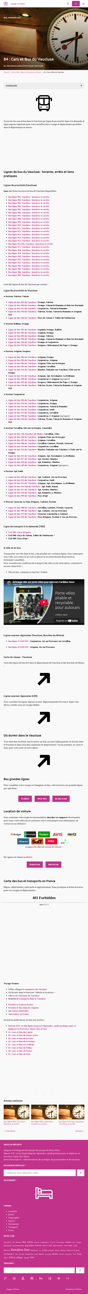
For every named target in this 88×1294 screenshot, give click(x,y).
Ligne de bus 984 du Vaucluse (22, 318)
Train (79, 1254)
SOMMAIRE (11, 86)
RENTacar (53, 864)
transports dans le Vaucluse (32, 998)
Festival (38, 1245)
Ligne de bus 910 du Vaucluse (22, 342)
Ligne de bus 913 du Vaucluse (22, 412)
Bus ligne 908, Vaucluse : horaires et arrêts (28, 218)
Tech (74, 1254)
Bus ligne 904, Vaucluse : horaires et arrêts (28, 206)
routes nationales (20, 1010)
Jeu (40, 1250)
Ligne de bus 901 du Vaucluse (22, 329)
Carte (30, 1242)
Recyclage (48, 1254)
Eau (73, 1242)
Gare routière (58, 1246)
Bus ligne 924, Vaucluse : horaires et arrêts (28, 265)
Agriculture (7, 1242)
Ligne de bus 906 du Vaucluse (22, 363)
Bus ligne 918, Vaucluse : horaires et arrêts (28, 250)
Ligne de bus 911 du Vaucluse (22, 308)
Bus (5, 17)
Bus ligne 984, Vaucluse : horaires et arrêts (28, 272)
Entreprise (8, 1246)
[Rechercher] (80, 1270)
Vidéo (6, 1258)
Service (61, 1254)
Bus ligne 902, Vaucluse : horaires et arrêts (28, 200)
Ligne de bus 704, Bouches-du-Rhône (25, 434)
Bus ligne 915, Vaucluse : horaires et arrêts (28, 240)
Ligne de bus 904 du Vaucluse (22, 305)
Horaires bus (14, 17)
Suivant (78, 1131)
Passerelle (29, 1254)
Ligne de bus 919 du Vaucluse (22, 514)
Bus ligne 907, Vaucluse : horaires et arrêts (28, 215)
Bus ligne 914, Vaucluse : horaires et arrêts (28, 237)
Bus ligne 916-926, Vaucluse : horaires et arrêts (30, 244)
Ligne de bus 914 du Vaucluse (22, 369)
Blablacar (61, 798)
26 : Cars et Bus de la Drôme (21, 1041)
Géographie (13, 1217)
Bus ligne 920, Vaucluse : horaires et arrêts (28, 256)
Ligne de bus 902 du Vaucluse (22, 332)
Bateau (18, 1242)
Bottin (11, 1214)
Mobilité (51, 1250)
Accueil (6, 72)
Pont (36, 1254)
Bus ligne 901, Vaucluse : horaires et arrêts (28, 197)
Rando (41, 1254)
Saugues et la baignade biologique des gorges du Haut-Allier (32, 1150)
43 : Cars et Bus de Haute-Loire (23, 1035)
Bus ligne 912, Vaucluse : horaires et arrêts (28, 231)
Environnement (18, 1246)
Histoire (7, 1250)
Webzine (78, 1289)
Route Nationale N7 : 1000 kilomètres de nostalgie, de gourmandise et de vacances (42, 1159)
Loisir (44, 1250)
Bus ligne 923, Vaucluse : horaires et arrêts (28, 262)
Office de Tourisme (73, 1250)
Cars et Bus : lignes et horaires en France (26, 72)
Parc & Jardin (19, 1254)
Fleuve (45, 1246)
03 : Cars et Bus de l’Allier (20, 1047)
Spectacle (68, 1254)
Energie (78, 1242)
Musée (57, 1250)
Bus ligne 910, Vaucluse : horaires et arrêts (28, 225)
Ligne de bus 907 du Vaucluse (22, 366)
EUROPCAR (34, 864)
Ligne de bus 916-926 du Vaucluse (24, 486)
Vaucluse (38, 66)
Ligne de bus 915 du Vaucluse (22, 376)
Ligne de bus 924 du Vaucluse (22, 311)
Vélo (32, 1257)
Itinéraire (34, 1250)
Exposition (29, 1245)
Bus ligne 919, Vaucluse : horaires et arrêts (28, 253)
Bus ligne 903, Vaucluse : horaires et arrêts (28, 203)
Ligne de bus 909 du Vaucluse (22, 477)
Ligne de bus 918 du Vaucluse (22, 462)
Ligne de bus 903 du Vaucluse (22, 302)
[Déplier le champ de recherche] (76, 3)
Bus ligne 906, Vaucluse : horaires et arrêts (28, 212)
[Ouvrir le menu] (67, 3)
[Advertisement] (44, 38)
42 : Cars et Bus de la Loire (20, 1038)
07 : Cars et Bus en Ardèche (21, 1044)
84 (5, 66)
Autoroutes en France (18, 1014)
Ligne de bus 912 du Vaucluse (22, 409)
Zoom (11, 1230)
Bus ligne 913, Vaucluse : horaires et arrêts (28, 234)
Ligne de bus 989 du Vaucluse (22, 495)
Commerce (44, 1242)
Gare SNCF (68, 1245)
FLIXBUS (25, 798)
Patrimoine (13, 1224)
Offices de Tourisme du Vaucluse (24, 995)
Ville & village (16, 1257)
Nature (11, 1221)
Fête (50, 1245)
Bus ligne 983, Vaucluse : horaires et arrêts (28, 269)
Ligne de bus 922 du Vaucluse (22, 345)
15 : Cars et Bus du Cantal (20, 1032)
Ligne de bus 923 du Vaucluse (22, 517)
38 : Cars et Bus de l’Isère (20, 1051)
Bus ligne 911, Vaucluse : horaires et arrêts (28, 228)
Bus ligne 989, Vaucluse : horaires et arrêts (28, 275)
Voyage (26, 1258)
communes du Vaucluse (36, 989)
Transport (13, 1227)
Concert (52, 1242)
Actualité (12, 1211)
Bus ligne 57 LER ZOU (18, 641)
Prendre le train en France (20, 1004)
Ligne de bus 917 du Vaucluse (22, 459)
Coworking (60, 1242)
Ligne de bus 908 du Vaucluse (22, 443)
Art (13, 1242)
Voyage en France (18, 4)
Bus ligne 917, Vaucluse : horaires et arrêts (28, 247)
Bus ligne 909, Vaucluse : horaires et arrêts (28, 222)
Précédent (10, 1131)
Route (55, 1254)
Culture (68, 1242)
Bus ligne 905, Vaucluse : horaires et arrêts (28, 209)
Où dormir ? (9, 1254)
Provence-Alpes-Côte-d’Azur (20, 66)
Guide (75, 1246)
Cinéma (36, 1242)
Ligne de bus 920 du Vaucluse (22, 379)
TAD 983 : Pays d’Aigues (19, 532)
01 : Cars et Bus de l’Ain (19, 1054)
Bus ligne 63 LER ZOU (18, 647)
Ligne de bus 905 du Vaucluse (22, 360)
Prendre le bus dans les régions (23, 1007)
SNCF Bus (42, 798)
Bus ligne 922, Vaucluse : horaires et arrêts (28, 259)
